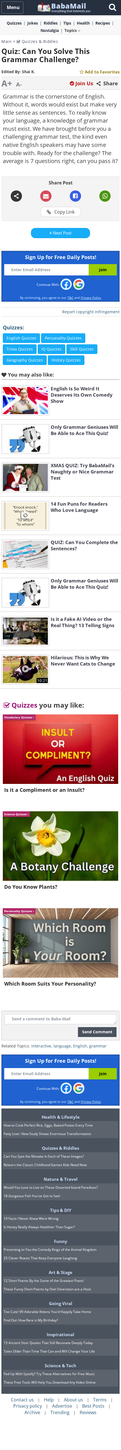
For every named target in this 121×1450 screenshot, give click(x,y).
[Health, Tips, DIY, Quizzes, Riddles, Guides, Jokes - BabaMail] (64, 7)
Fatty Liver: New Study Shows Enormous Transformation (47, 1133)
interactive (41, 1046)
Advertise (62, 1406)
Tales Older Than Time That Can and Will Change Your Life (49, 1351)
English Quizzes (21, 338)
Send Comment (97, 1031)
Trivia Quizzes (19, 349)
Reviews (88, 1412)
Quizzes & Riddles (39, 41)
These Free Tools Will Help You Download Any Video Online (50, 1382)
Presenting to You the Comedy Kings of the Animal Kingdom (50, 1249)
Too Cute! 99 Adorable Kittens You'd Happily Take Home (47, 1311)
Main (6, 41)
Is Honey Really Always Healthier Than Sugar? (39, 1227)
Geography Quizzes (24, 360)
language (62, 1046)
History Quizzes (66, 360)
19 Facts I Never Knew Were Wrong (31, 1218)
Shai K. (28, 71)
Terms (100, 1400)
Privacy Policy (91, 297)
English (80, 1046)
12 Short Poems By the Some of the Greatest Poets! (44, 1280)
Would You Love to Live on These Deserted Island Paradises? (51, 1187)
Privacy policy (27, 1406)
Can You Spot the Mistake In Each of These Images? (44, 1156)
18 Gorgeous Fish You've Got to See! (32, 1196)
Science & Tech (60, 1365)
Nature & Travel (61, 1179)
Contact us (22, 1400)
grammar (98, 1046)
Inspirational (60, 1334)
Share (110, 83)
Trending (60, 1412)
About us (73, 1400)
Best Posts (93, 1406)
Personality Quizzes (63, 338)
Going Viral (60, 1303)
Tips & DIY (60, 1210)
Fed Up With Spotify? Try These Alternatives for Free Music (49, 1373)
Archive (32, 1412)
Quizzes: (13, 327)
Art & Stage (60, 1272)
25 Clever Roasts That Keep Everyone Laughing (40, 1258)
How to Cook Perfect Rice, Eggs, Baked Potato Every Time (48, 1125)
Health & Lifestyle (61, 1117)
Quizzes (23, 705)
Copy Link (64, 212)
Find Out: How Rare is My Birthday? (31, 1320)
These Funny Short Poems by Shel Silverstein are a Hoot (47, 1289)
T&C (70, 297)
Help (49, 1400)
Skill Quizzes (82, 349)
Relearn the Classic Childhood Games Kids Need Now (45, 1164)
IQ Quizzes (51, 349)
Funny (60, 1241)
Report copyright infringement (91, 311)
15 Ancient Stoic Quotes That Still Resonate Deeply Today (48, 1342)
